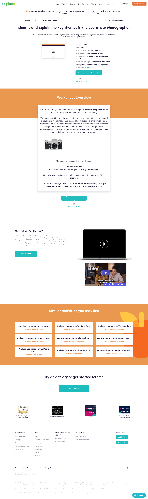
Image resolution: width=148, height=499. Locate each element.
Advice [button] (101, 4)
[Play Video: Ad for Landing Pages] (106, 272)
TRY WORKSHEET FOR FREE (34, 329)
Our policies (49, 468)
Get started (26, 254)
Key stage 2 (39, 446)
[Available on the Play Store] (124, 443)
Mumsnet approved (22, 446)
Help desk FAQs (81, 436)
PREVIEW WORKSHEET (34, 355)
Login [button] (126, 4)
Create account (139, 4)
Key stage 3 (39, 449)
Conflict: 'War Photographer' (98, 65)
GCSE (82, 48)
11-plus (37, 456)
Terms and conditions (35, 468)
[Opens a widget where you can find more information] (139, 495)
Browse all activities (42, 440)
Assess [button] (64, 4)
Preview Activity (81, 81)
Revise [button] (72, 4)
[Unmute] (105, 284)
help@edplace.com (82, 440)
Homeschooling (60, 438)
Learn (57, 4)
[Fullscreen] (113, 284)
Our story (18, 443)
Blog (36, 436)
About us (111, 4)
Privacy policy (20, 468)
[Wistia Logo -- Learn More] (120, 284)
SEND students (60, 442)
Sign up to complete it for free (89, 73)
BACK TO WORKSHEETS (114, 20)
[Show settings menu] (109, 284)
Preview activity (74, 207)
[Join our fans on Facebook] (127, 468)
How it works (83, 4)
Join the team (20, 449)
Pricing (93, 4)
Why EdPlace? (20, 436)
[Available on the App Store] (124, 438)
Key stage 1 (39, 443)
